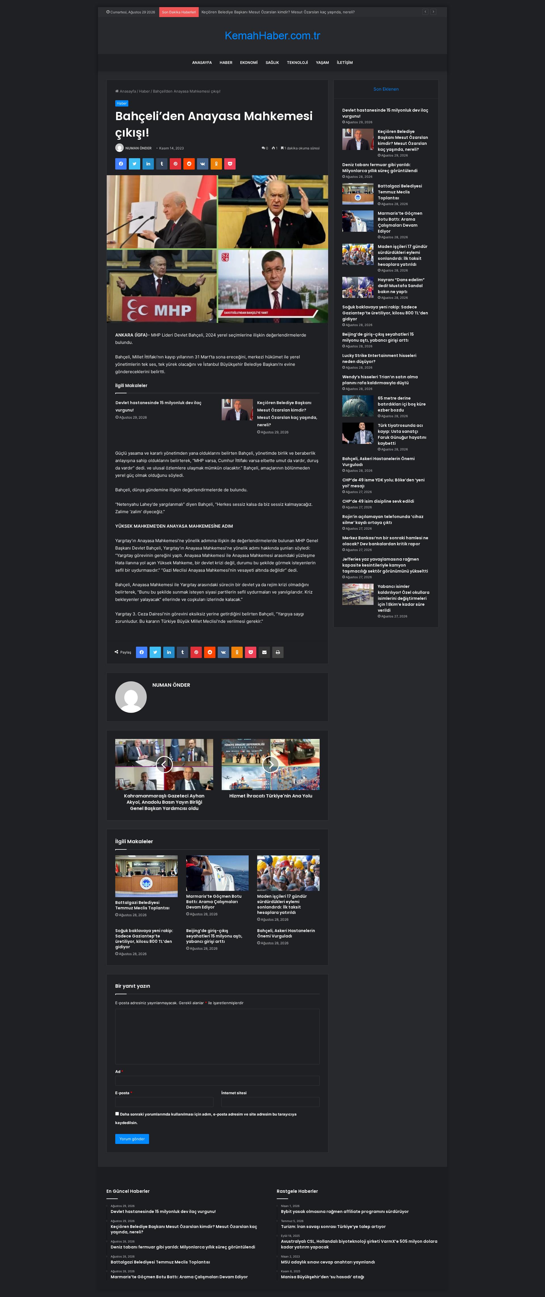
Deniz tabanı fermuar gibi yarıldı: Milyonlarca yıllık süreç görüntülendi (262, 12)
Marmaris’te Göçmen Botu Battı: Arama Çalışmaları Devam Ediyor (214, 901)
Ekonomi (249, 62)
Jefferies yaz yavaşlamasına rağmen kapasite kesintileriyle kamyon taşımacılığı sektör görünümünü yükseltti (385, 565)
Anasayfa (202, 62)
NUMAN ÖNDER (138, 148)
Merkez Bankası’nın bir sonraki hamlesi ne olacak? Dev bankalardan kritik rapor (385, 541)
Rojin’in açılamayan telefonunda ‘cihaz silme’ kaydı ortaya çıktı (383, 519)
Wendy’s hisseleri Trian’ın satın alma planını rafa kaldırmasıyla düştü (380, 380)
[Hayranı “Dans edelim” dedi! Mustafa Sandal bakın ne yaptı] (358, 287)
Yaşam (322, 62)
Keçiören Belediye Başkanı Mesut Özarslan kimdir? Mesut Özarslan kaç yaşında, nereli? (403, 140)
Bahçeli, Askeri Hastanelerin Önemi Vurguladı (286, 933)
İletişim (345, 62)
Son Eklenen (386, 89)
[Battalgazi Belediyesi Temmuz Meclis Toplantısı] (146, 876)
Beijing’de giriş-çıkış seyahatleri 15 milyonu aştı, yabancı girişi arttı (214, 936)
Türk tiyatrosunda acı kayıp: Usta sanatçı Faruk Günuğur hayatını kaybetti (402, 434)
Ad (119, 1071)
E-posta (123, 1093)
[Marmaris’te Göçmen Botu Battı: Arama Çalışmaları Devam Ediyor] (217, 873)
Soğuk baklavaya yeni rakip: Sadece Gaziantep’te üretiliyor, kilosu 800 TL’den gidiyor (144, 939)
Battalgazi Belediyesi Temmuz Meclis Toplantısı (142, 905)
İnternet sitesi (234, 1093)
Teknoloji (297, 62)
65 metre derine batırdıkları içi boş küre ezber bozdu (402, 404)
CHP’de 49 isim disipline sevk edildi (378, 501)
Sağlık (272, 62)
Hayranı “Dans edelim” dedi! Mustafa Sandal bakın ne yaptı (401, 286)
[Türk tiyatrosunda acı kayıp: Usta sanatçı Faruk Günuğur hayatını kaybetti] (358, 433)
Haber (226, 62)
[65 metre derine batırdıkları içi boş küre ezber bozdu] (358, 406)
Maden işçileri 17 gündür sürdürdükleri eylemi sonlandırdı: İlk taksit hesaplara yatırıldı (282, 904)
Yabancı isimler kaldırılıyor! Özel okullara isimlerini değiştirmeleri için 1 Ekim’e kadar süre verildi (403, 598)
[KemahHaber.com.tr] (272, 36)
